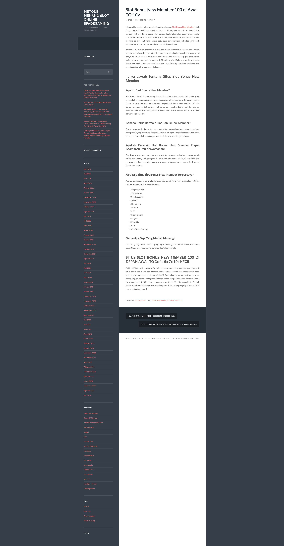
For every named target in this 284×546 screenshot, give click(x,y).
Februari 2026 (89, 188)
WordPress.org (89, 521)
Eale (130, 20)
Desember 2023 (90, 296)
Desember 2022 (90, 353)
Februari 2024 (89, 287)
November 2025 (90, 202)
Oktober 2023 (89, 306)
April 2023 (88, 334)
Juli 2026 (87, 169)
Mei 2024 (87, 273)
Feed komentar (89, 516)
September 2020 (90, 386)
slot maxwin (88, 465)
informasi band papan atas (93, 423)
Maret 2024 (88, 282)
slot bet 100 (88, 442)
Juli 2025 (87, 216)
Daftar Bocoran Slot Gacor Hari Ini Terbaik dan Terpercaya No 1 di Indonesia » (169, 324)
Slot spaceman (89, 470)
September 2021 (90, 372)
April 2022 (88, 362)
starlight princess (90, 484)
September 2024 (90, 254)
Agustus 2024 (89, 259)
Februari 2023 (89, 343)
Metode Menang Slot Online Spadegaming (96, 17)
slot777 (87, 479)
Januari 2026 (89, 193)
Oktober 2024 (89, 249)
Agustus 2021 (89, 376)
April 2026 (88, 183)
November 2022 (90, 358)
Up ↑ (197, 339)
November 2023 (90, 301)
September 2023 (90, 310)
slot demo (87, 451)
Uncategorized (89, 489)
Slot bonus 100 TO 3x (174, 300)
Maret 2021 (88, 381)
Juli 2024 (87, 263)
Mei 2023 (87, 329)
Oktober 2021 (89, 367)
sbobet (86, 432)
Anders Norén (187, 339)
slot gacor (87, 460)
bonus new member (91, 413)
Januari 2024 (89, 292)
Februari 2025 (89, 235)
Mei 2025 (87, 221)
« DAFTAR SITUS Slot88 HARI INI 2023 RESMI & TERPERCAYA (151, 316)
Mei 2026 (87, 179)
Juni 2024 (87, 268)
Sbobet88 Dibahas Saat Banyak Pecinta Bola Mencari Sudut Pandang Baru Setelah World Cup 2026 (97, 123)
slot (85, 437)
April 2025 (88, 226)
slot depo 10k (89, 456)
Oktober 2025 (89, 207)
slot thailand (88, 474)
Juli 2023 (87, 320)
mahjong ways (89, 427)
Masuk (86, 507)
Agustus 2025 (89, 212)
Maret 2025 (88, 230)
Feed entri (87, 511)
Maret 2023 (88, 339)
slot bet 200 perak (90, 446)
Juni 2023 (87, 325)
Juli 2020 (87, 395)
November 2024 (90, 245)
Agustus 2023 (89, 315)
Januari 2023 (89, 348)
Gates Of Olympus (90, 418)
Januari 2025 (89, 240)
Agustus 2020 (89, 391)
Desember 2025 (90, 197)
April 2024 (88, 277)
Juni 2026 (87, 174)
